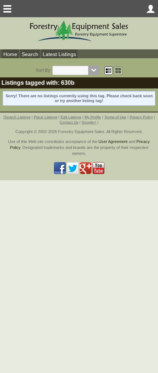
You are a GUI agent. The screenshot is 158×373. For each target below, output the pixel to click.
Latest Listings (59, 54)
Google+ (89, 122)
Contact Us (69, 122)
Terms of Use (115, 117)
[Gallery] (118, 70)
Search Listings (17, 117)
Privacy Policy (141, 117)
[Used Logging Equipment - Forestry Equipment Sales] (79, 30)
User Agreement (113, 141)
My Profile (93, 117)
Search (30, 54)
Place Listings (45, 117)
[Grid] (108, 70)
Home (10, 54)
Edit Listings (71, 117)
